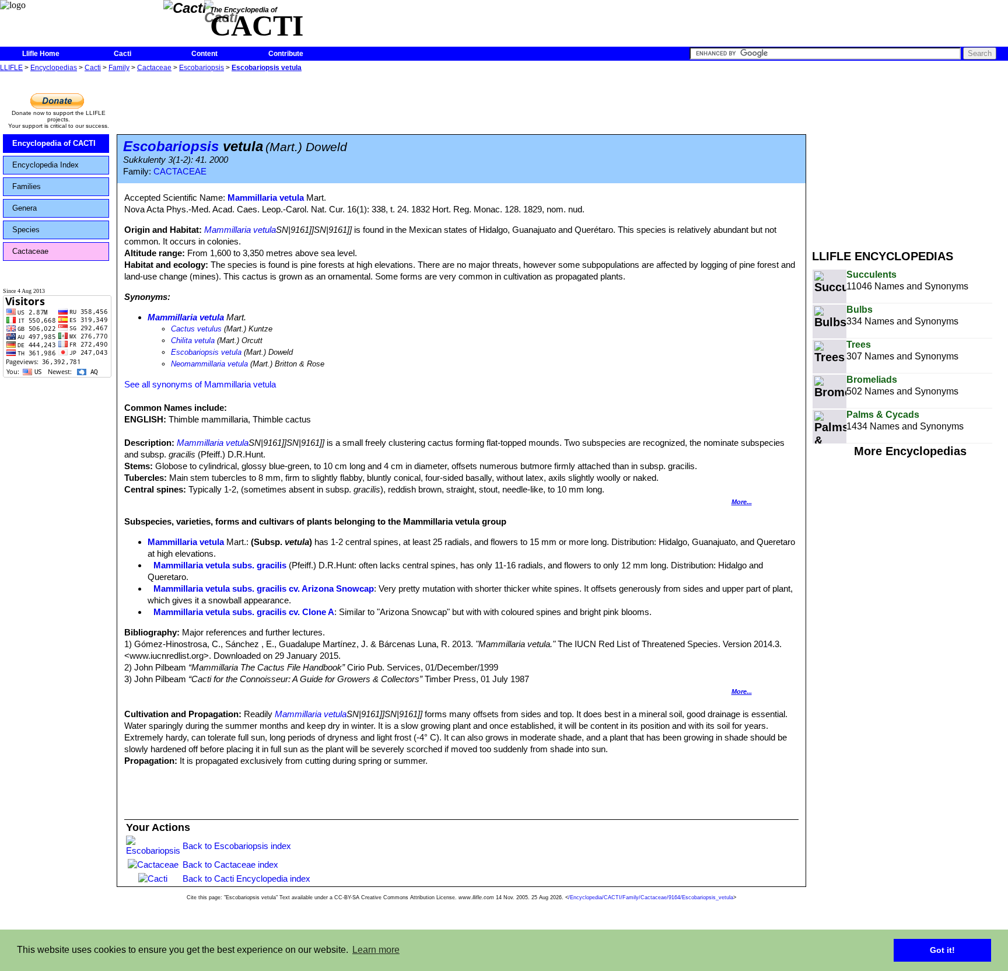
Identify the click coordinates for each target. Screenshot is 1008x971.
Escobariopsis (201, 68)
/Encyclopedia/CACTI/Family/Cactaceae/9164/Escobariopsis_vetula (650, 897)
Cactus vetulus (196, 328)
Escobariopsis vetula (267, 68)
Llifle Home (41, 54)
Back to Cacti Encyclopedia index (246, 878)
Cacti (122, 54)
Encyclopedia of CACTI (54, 143)
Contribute (285, 54)
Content (204, 54)
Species (26, 229)
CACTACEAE (179, 171)
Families (26, 186)
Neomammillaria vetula (209, 363)
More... (742, 501)
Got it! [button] (942, 950)
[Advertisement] (910, 156)
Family (119, 68)
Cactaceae (154, 68)
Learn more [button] (376, 950)
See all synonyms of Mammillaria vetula (200, 384)
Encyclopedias (53, 68)
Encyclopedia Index (45, 164)
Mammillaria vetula (266, 197)
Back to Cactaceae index (230, 864)
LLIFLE (11, 68)
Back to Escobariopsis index (237, 846)
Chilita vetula (193, 340)
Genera (24, 208)
